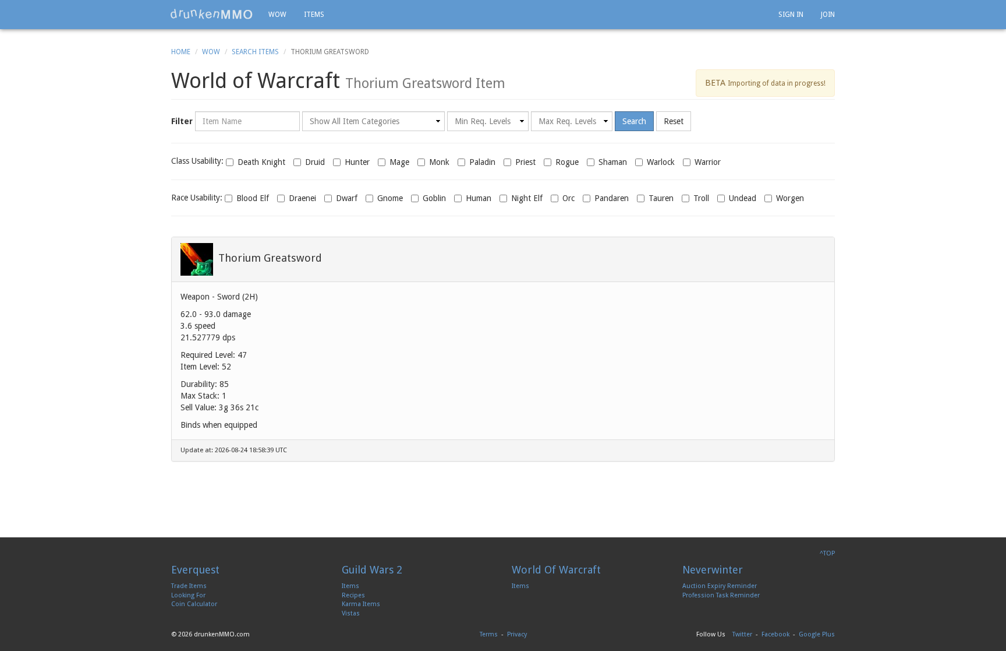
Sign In (790, 14)
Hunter (357, 162)
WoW (211, 52)
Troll (701, 198)
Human (478, 198)
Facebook (775, 634)
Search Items (255, 52)
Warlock (661, 162)
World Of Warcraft (556, 570)
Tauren (661, 198)
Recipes (353, 595)
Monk (439, 162)
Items (314, 14)
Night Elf (527, 198)
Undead (742, 198)
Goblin (434, 198)
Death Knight (261, 162)
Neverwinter (712, 570)
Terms (489, 634)
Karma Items (361, 604)
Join (828, 14)
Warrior (708, 162)
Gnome (390, 198)
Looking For (188, 595)
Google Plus (817, 634)
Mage (399, 162)
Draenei (302, 198)
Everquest (195, 570)
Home (180, 52)
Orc (568, 198)
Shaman (612, 162)
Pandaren (611, 198)
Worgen (790, 198)
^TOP (827, 553)
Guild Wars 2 (372, 570)
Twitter (742, 634)
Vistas (351, 613)
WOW (277, 14)
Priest (525, 162)
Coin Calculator (194, 604)
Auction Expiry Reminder (719, 586)
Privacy (517, 634)
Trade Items (189, 586)
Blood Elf (252, 198)
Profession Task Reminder (721, 595)
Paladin (482, 162)
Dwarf (346, 198)
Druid (315, 162)
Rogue (567, 162)
